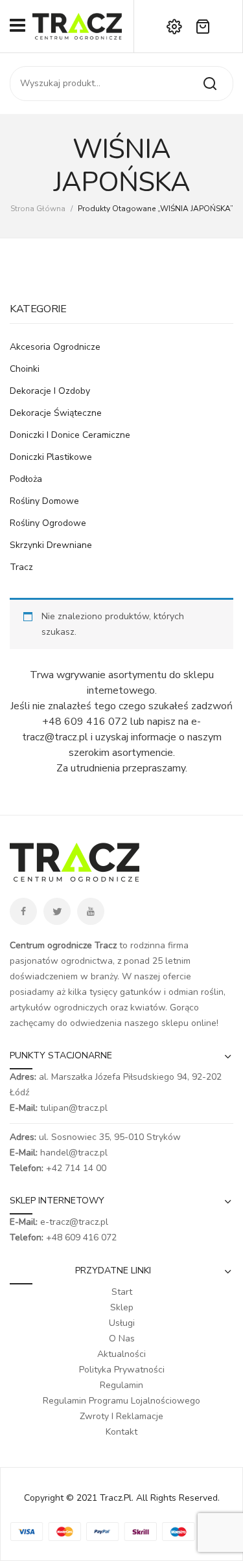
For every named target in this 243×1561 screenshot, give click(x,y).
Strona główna (37, 208)
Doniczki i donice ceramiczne (70, 435)
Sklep (121, 1307)
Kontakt (121, 1432)
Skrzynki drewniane (51, 545)
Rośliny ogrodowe (48, 523)
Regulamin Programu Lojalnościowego (121, 1401)
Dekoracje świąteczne (56, 413)
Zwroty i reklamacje (121, 1416)
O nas (122, 1338)
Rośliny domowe (44, 501)
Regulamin (121, 1385)
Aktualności (121, 1354)
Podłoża (26, 479)
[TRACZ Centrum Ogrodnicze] (77, 25)
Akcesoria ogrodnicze (55, 347)
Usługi (122, 1323)
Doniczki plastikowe (51, 457)
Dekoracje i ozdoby (50, 391)
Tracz (21, 567)
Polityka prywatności (122, 1369)
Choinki (25, 369)
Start (121, 1292)
